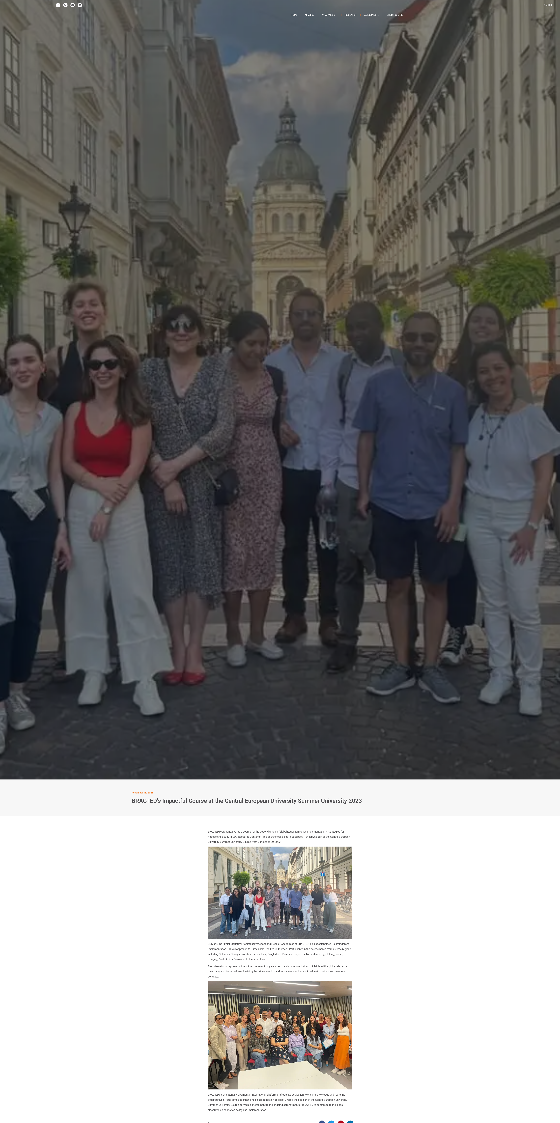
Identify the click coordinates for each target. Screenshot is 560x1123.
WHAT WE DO (328, 15)
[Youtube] (72, 5)
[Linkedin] (80, 5)
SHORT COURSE (395, 15)
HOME (294, 15)
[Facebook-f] (58, 5)
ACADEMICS (370, 15)
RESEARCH (351, 15)
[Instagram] (65, 5)
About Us (309, 15)
